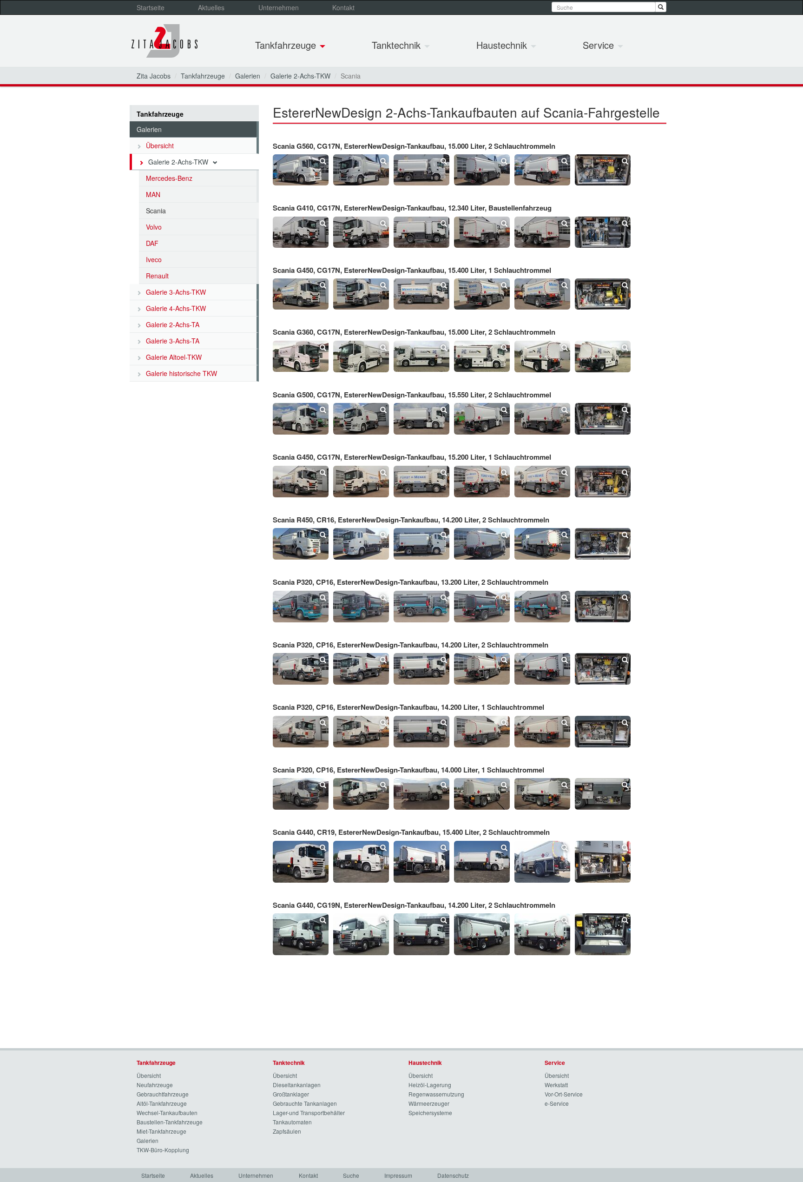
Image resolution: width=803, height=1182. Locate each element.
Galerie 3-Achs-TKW (176, 292)
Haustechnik (503, 45)
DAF (152, 243)
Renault (157, 275)
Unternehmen (278, 7)
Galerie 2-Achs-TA (172, 324)
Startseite (151, 7)
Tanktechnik (397, 45)
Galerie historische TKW (181, 373)
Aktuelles (211, 7)
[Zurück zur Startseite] (164, 41)
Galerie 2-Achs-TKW (300, 75)
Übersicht (160, 145)
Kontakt (343, 7)
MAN (153, 194)
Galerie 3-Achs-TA (172, 340)
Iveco (154, 259)
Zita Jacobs (154, 75)
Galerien (247, 75)
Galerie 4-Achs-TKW (176, 308)
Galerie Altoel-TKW (174, 357)
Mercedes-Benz (169, 178)
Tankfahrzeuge (287, 45)
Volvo (154, 226)
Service (600, 45)
